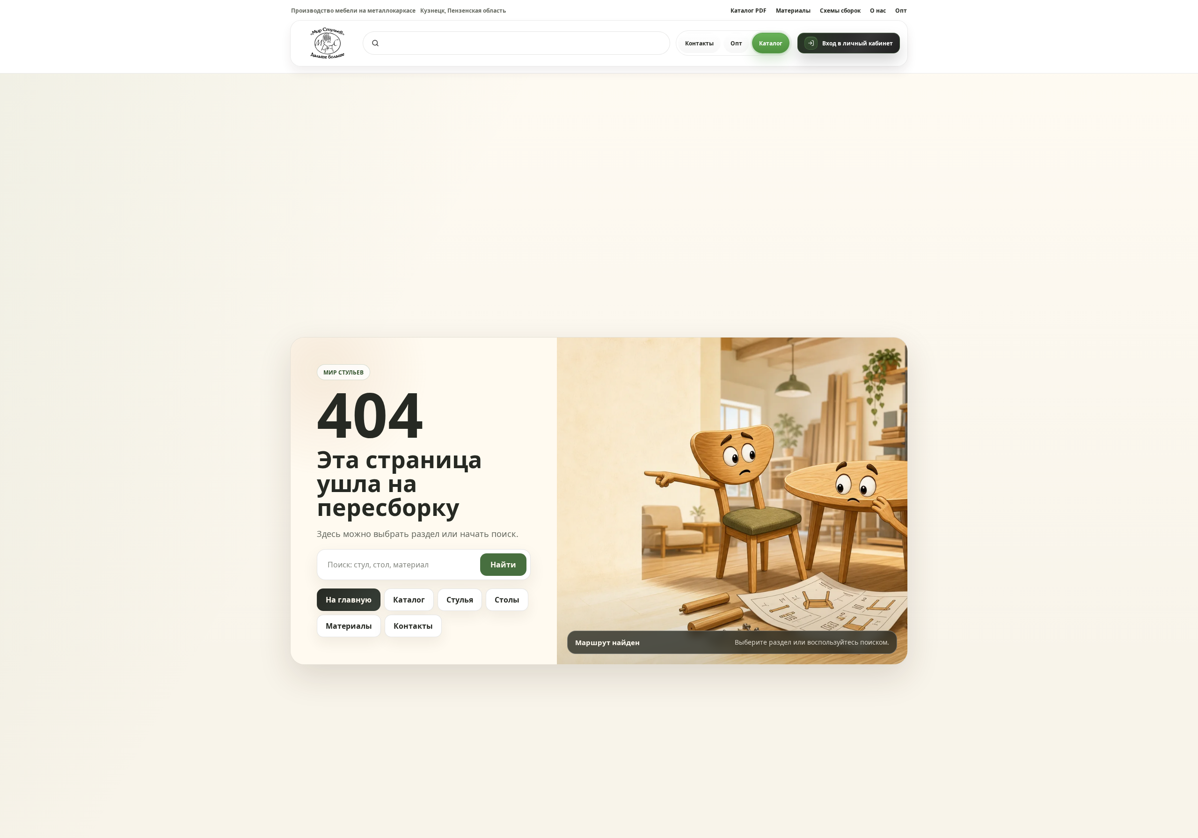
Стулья (459, 600)
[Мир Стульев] (327, 43)
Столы (507, 600)
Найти (503, 564)
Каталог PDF (748, 11)
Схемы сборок (840, 11)
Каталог (770, 43)
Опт (901, 11)
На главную (349, 600)
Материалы (793, 11)
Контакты (699, 43)
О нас (878, 11)
